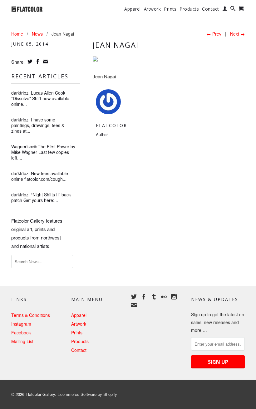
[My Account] (225, 9)
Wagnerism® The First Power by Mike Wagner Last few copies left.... (43, 152)
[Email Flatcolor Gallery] (134, 305)
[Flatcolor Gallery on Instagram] (174, 296)
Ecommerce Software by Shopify (87, 394)
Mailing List (22, 341)
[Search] (233, 9)
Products (189, 9)
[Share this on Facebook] (37, 61)
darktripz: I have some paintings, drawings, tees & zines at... (37, 125)
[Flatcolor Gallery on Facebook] (144, 296)
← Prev (214, 34)
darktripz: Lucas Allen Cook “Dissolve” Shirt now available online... (40, 98)
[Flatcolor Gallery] (38, 8)
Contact (210, 9)
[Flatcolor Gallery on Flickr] (164, 296)
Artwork (152, 9)
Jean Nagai (116, 45)
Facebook (21, 332)
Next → (237, 34)
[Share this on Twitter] (29, 61)
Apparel (132, 9)
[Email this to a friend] (45, 61)
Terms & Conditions (30, 315)
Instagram (21, 324)
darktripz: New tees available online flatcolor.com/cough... (39, 176)
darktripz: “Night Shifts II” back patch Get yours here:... (41, 197)
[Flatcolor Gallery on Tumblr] (154, 296)
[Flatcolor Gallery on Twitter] (134, 296)
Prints (170, 9)
